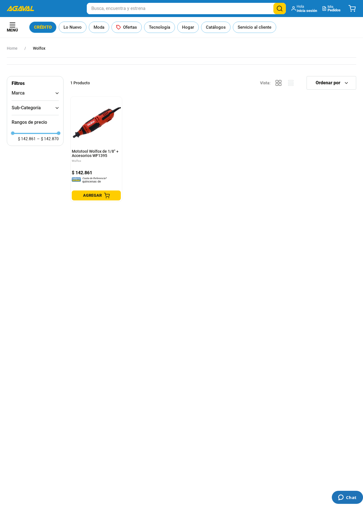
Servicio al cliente (254, 27)
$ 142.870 (48, 139)
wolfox (39, 48)
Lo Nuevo (73, 27)
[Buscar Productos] (279, 8)
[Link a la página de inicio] (12, 48)
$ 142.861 (27, 139)
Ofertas (130, 27)
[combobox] (186, 8)
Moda (99, 27)
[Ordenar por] (331, 83)
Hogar (188, 27)
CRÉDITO (43, 27)
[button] (305, 8)
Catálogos (216, 27)
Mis (334, 8)
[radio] (278, 83)
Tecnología (159, 27)
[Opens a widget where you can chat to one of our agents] (347, 498)
